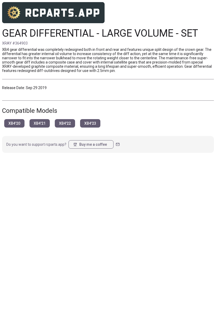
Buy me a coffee (90, 144)
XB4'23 (90, 123)
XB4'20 (14, 123)
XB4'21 (40, 123)
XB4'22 (65, 123)
